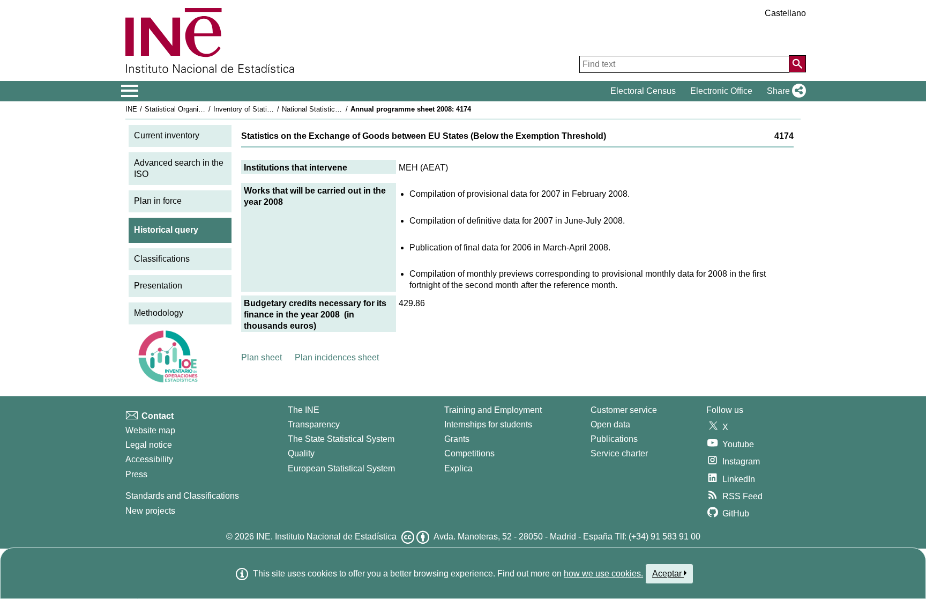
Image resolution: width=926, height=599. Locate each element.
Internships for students (488, 424)
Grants (456, 438)
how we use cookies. (603, 573)
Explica (458, 468)
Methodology (158, 312)
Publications (614, 438)
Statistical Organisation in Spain (194, 109)
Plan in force (158, 200)
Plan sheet (261, 357)
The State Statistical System (341, 438)
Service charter (619, 453)
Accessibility (149, 459)
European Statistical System (341, 468)
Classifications (162, 258)
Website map (150, 430)
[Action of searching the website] (797, 63)
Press (136, 474)
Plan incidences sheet (337, 357)
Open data (610, 424)
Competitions (469, 453)
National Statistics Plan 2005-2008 (335, 109)
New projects (150, 510)
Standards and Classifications (182, 495)
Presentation (158, 285)
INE (131, 109)
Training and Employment (493, 410)
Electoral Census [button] (643, 90)
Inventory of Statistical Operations (266, 109)
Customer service (624, 410)
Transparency (314, 424)
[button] (784, 91)
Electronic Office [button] (721, 90)
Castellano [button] (785, 13)
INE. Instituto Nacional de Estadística (326, 536)
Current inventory (166, 135)
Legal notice (148, 444)
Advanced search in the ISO (178, 168)
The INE (303, 410)
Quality (301, 453)
